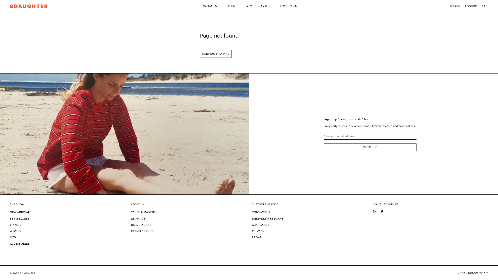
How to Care (141, 225)
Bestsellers (20, 218)
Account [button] (471, 6)
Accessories (258, 6)
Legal (257, 237)
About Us (138, 218)
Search (455, 6)
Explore (288, 6)
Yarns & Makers (143, 212)
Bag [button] (484, 6)
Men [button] (231, 6)
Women (16, 231)
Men (13, 237)
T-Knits (15, 225)
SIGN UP (370, 147)
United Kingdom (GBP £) (472, 273)
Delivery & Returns (267, 218)
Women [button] (210, 6)
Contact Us (261, 212)
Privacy (258, 231)
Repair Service (142, 231)
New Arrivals (21, 212)
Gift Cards (260, 225)
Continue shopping (215, 53)
